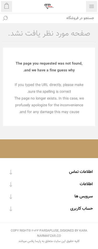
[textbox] (54, 18)
